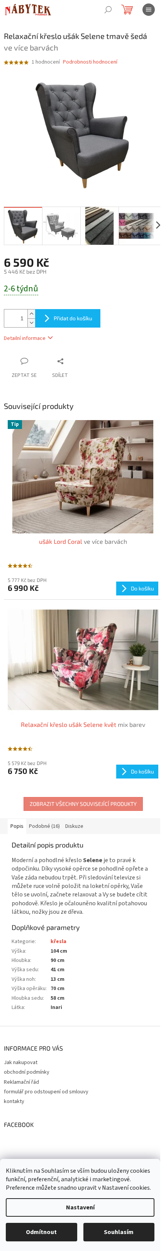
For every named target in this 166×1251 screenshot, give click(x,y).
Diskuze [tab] (74, 826)
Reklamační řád (21, 1082)
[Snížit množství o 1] (31, 322)
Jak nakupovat (20, 1062)
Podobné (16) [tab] (44, 826)
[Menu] (148, 9)
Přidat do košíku (73, 318)
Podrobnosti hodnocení (90, 62)
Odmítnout (41, 1232)
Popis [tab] (17, 826)
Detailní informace (25, 338)
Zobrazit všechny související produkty (83, 803)
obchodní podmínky (26, 1072)
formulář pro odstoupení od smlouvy (46, 1092)
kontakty (14, 1101)
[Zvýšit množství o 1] (31, 313)
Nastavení (80, 1207)
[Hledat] (108, 9)
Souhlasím (119, 1232)
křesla (58, 941)
